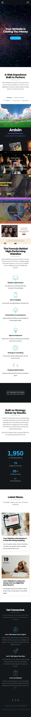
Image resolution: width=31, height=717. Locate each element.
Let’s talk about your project (15, 392)
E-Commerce (7, 100)
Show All (9, 97)
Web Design (25, 100)
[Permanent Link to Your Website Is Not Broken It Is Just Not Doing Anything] (15, 524)
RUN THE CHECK (15, 38)
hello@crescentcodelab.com (16, 709)
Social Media (16, 100)
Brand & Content (19, 97)
